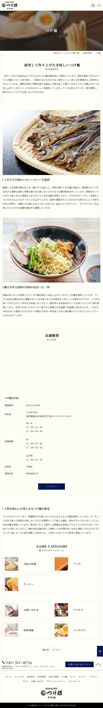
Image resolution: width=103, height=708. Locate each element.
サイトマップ (74, 681)
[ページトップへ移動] (98, 664)
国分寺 (46, 649)
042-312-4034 (33, 405)
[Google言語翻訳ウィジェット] (93, 5)
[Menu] (99, 5)
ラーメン (56, 649)
